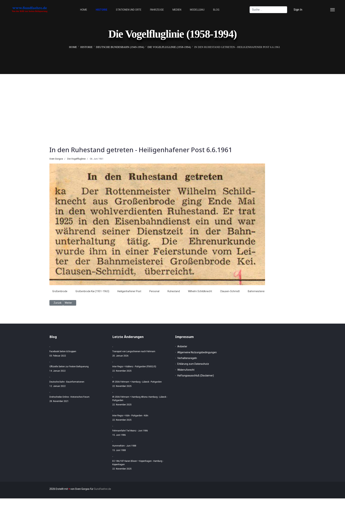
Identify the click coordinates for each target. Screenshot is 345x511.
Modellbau (197, 9)
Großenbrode (59, 291)
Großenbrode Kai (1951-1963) (92, 291)
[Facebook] (314, 9)
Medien (176, 9)
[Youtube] (326, 9)
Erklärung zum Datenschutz (193, 363)
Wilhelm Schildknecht (200, 291)
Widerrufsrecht (185, 369)
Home (83, 9)
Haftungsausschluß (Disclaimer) (195, 375)
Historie (101, 9)
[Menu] (332, 9)
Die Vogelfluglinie (76, 158)
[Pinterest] (320, 9)
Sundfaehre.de (102, 488)
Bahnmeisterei (256, 291)
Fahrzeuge (157, 9)
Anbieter (182, 346)
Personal (154, 291)
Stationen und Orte (128, 9)
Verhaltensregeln (187, 358)
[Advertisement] (172, 101)
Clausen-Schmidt (230, 291)
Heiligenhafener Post (129, 291)
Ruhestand (173, 291)
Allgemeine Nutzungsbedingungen (197, 352)
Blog (216, 9)
